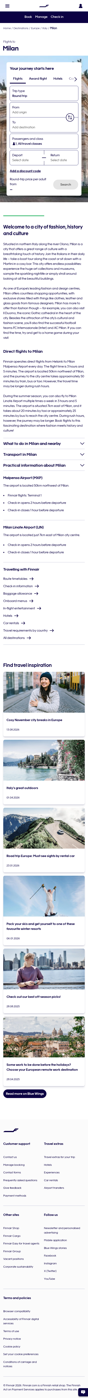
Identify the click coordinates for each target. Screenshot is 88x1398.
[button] (7, 6)
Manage (41, 17)
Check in (57, 17)
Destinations (21, 28)
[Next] (75, 79)
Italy (44, 28)
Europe (35, 28)
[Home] (44, 6)
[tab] (18, 79)
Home (7, 28)
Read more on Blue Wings (25, 1094)
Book (28, 17)
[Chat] (83, 1392)
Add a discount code (25, 171)
